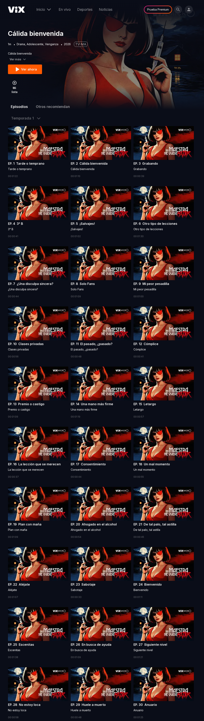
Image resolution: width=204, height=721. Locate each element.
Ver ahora (29, 69)
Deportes (84, 9)
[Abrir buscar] (178, 10)
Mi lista (15, 90)
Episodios (19, 107)
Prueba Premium (158, 9)
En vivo (65, 9)
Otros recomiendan (53, 107)
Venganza (51, 44)
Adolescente (35, 44)
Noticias (105, 9)
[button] (38, 152)
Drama (21, 44)
